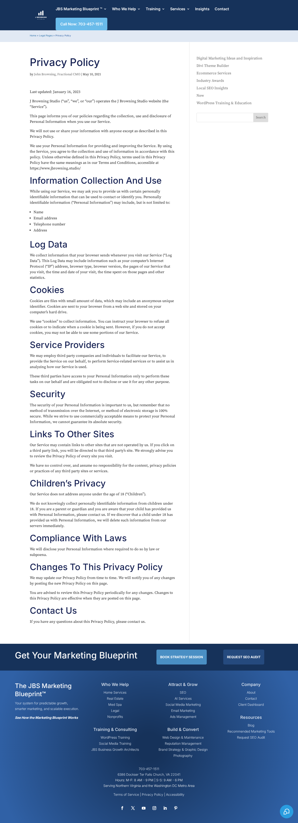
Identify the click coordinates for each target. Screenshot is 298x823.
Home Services (115, 692)
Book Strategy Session (181, 657)
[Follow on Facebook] (122, 808)
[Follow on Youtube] (143, 808)
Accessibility (175, 794)
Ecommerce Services (213, 73)
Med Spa (115, 704)
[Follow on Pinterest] (175, 808)
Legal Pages (46, 35)
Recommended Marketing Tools (251, 731)
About (251, 692)
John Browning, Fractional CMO (57, 74)
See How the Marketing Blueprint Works (46, 718)
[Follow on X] (133, 808)
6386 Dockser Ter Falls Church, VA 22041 (149, 774)
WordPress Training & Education (224, 103)
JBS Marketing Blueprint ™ (79, 9)
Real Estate (115, 698)
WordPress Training (115, 737)
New (200, 95)
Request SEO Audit (244, 657)
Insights (202, 9)
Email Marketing (183, 711)
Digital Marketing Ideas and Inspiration (229, 58)
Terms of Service (126, 794)
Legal (115, 711)
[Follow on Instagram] (154, 808)
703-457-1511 (149, 769)
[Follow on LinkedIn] (165, 808)
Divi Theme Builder (212, 65)
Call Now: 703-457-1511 (81, 24)
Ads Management (183, 717)
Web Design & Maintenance (183, 737)
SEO (183, 692)
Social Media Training (115, 743)
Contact (222, 9)
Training (153, 9)
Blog (251, 725)
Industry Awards (210, 80)
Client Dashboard (251, 704)
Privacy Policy (152, 794)
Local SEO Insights (212, 88)
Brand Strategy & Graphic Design (183, 749)
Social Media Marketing (183, 704)
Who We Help (124, 9)
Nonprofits (115, 717)
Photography (183, 756)
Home (33, 35)
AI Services (183, 698)
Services (177, 9)
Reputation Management (183, 743)
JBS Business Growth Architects (115, 749)
